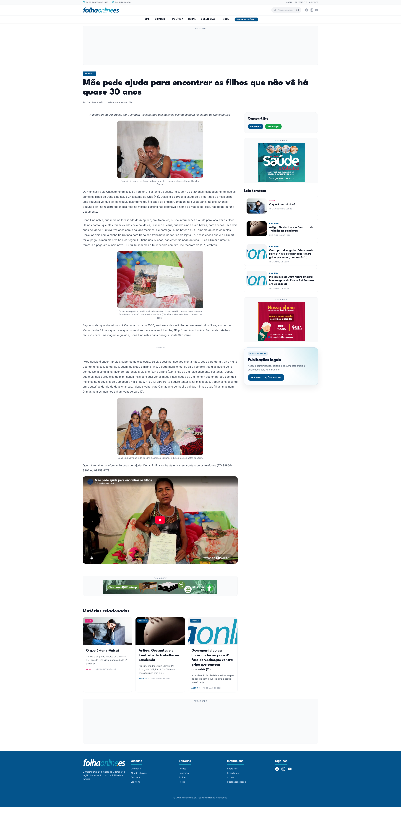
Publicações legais (236, 781)
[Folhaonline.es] (101, 10)
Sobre (289, 2)
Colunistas (208, 19)
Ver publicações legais (266, 377)
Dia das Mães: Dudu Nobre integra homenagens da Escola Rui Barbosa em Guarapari (291, 280)
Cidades (160, 19)
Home (146, 19)
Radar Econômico (246, 19)
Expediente (301, 2)
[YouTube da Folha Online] (316, 10)
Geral (192, 19)
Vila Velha (136, 781)
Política (177, 19)
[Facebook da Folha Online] (306, 10)
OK (297, 10)
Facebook (255, 126)
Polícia (182, 781)
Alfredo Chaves (138, 773)
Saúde (182, 777)
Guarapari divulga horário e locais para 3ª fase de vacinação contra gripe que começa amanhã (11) (212, 660)
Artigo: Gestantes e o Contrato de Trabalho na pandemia (159, 655)
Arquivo (89, 73)
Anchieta (135, 777)
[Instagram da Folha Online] (311, 10)
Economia (184, 773)
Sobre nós (232, 768)
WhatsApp (273, 126)
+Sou (226, 19)
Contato (313, 2)
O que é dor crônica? (102, 650)
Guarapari (136, 768)
